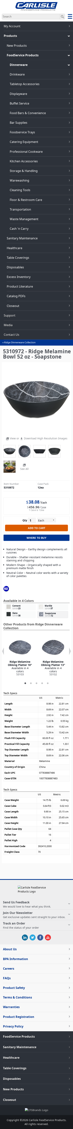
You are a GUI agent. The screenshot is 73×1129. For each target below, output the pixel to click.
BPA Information (15, 959)
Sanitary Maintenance (22, 238)
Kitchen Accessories (24, 161)
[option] (20, 656)
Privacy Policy (13, 1026)
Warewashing (19, 180)
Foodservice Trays (22, 132)
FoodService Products (23, 55)
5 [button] (48, 683)
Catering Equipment (24, 142)
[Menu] (70, 17)
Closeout (13, 306)
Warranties (11, 1007)
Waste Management (24, 219)
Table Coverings (18, 258)
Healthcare (14, 248)
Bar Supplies (18, 123)
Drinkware (17, 74)
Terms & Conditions (17, 997)
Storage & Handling (24, 171)
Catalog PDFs (16, 296)
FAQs (7, 978)
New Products (17, 46)
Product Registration (18, 1017)
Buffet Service (19, 103)
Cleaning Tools (20, 190)
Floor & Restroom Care (26, 200)
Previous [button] (3, 651)
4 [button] (42, 683)
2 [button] (31, 683)
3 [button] (36, 683)
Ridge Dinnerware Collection (20, 342)
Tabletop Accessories (24, 84)
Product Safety (14, 988)
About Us (10, 949)
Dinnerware (19, 65)
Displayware (18, 94)
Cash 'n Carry (19, 229)
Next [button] (70, 651)
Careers (8, 968)
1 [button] (25, 683)
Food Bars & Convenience (28, 113)
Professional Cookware (26, 152)
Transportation (20, 209)
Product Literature (20, 286)
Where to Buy (36, 538)
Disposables (15, 267)
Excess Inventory (19, 277)
